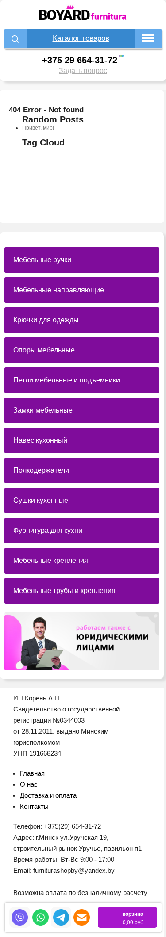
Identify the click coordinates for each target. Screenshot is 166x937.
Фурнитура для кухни (47, 530)
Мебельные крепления (50, 560)
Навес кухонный (40, 440)
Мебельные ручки (42, 260)
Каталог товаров (81, 38)
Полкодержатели (41, 470)
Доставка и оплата (48, 795)
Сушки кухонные (40, 500)
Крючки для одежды (46, 320)
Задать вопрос (83, 70)
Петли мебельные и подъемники (66, 380)
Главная (32, 773)
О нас (29, 784)
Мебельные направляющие (58, 290)
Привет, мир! (38, 128)
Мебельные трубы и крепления (64, 590)
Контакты (34, 806)
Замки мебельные (43, 410)
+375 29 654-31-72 (79, 60)
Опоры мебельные (44, 350)
